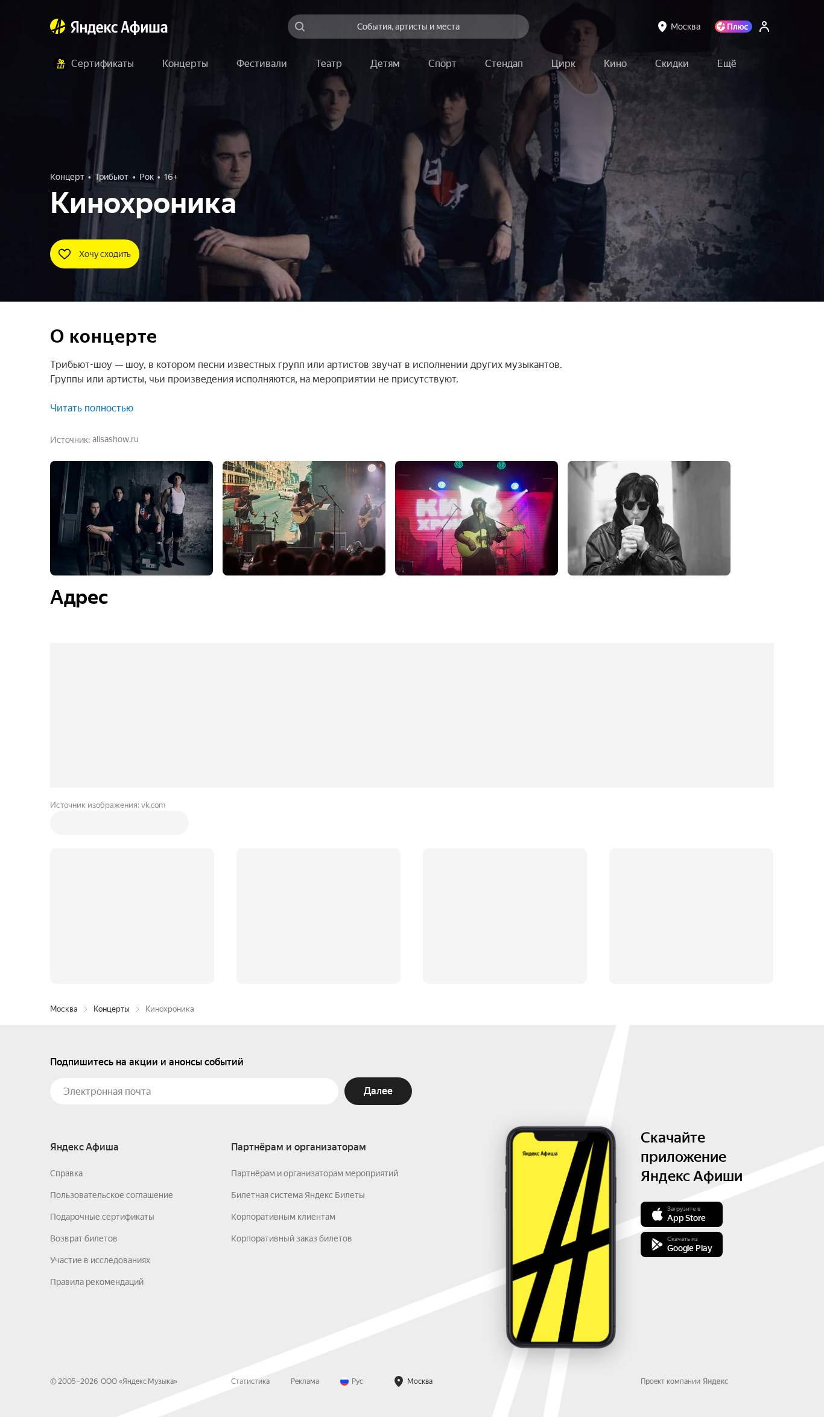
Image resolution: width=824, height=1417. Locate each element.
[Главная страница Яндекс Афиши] (58, 26)
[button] (727, 64)
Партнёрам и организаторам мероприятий (314, 990)
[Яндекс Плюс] (733, 27)
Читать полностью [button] (91, 408)
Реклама (305, 1198)
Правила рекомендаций (97, 1099)
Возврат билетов (84, 1055)
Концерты (111, 826)
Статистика (250, 1198)
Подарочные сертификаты (102, 1034)
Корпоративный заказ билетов (291, 1055)
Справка (66, 990)
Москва (64, 826)
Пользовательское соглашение (111, 1012)
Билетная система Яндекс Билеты (298, 1012)
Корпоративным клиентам (283, 1034)
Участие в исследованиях (100, 1077)
